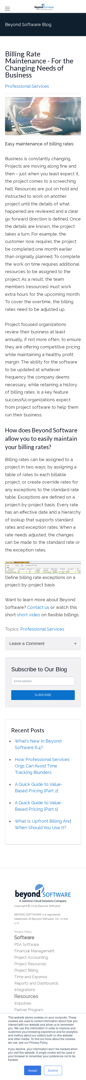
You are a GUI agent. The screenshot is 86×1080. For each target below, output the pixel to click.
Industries (22, 1003)
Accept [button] (32, 1070)
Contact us (38, 607)
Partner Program (28, 1010)
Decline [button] (53, 1070)
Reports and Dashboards (36, 983)
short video (29, 614)
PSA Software (26, 944)
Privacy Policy (23, 931)
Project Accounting (31, 957)
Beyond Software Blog (28, 24)
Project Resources (30, 964)
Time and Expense (30, 977)
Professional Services (27, 86)
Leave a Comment (26, 643)
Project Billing (26, 970)
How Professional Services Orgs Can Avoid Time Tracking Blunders (42, 766)
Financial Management (34, 951)
